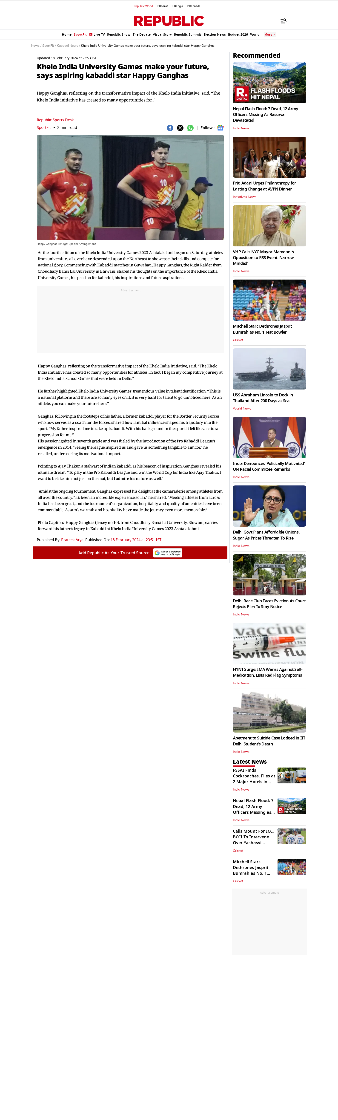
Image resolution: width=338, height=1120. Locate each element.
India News (241, 128)
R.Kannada (194, 6)
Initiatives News (244, 197)
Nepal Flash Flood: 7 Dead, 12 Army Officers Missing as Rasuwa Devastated (253, 809)
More (268, 34)
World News (242, 408)
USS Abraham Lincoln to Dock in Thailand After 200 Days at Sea (263, 398)
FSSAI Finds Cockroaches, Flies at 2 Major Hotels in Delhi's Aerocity (254, 779)
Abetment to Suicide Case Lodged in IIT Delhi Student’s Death (269, 741)
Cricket (238, 340)
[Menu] (281, 21)
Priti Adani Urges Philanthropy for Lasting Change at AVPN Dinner (264, 186)
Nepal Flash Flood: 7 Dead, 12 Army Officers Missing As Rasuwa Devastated (265, 114)
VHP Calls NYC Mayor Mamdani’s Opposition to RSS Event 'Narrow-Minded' (264, 257)
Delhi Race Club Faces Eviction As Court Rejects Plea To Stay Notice (269, 604)
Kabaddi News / (68, 45)
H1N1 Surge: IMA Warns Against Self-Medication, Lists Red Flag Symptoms (267, 672)
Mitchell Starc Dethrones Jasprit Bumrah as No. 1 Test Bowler (262, 329)
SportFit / (49, 45)
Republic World (143, 6)
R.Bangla (177, 6)
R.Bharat (162, 6)
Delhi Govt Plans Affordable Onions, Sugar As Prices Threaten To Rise (266, 535)
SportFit (44, 127)
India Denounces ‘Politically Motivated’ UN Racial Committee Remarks (269, 466)
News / (36, 45)
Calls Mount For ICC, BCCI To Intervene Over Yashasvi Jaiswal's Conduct (253, 840)
